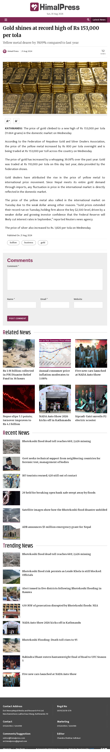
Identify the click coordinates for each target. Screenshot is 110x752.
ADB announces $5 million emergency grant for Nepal (56, 527)
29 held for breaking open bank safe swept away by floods (58, 492)
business (28, 243)
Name (11, 299)
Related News (17, 332)
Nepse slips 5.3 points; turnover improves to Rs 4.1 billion (17, 420)
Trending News (18, 546)
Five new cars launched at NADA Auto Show (49, 674)
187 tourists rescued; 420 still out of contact (49, 475)
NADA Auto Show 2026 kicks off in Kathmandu (51, 622)
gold (43, 243)
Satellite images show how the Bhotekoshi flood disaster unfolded (64, 509)
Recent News (16, 433)
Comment (13, 266)
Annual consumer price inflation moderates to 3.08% (54, 374)
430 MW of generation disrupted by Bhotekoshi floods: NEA (60, 605)
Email (44, 299)
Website (78, 299)
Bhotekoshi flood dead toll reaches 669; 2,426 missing (56, 441)
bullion (13, 243)
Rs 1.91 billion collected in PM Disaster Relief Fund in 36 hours (18, 374)
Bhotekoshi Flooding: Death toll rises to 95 (49, 639)
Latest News (99, 20)
